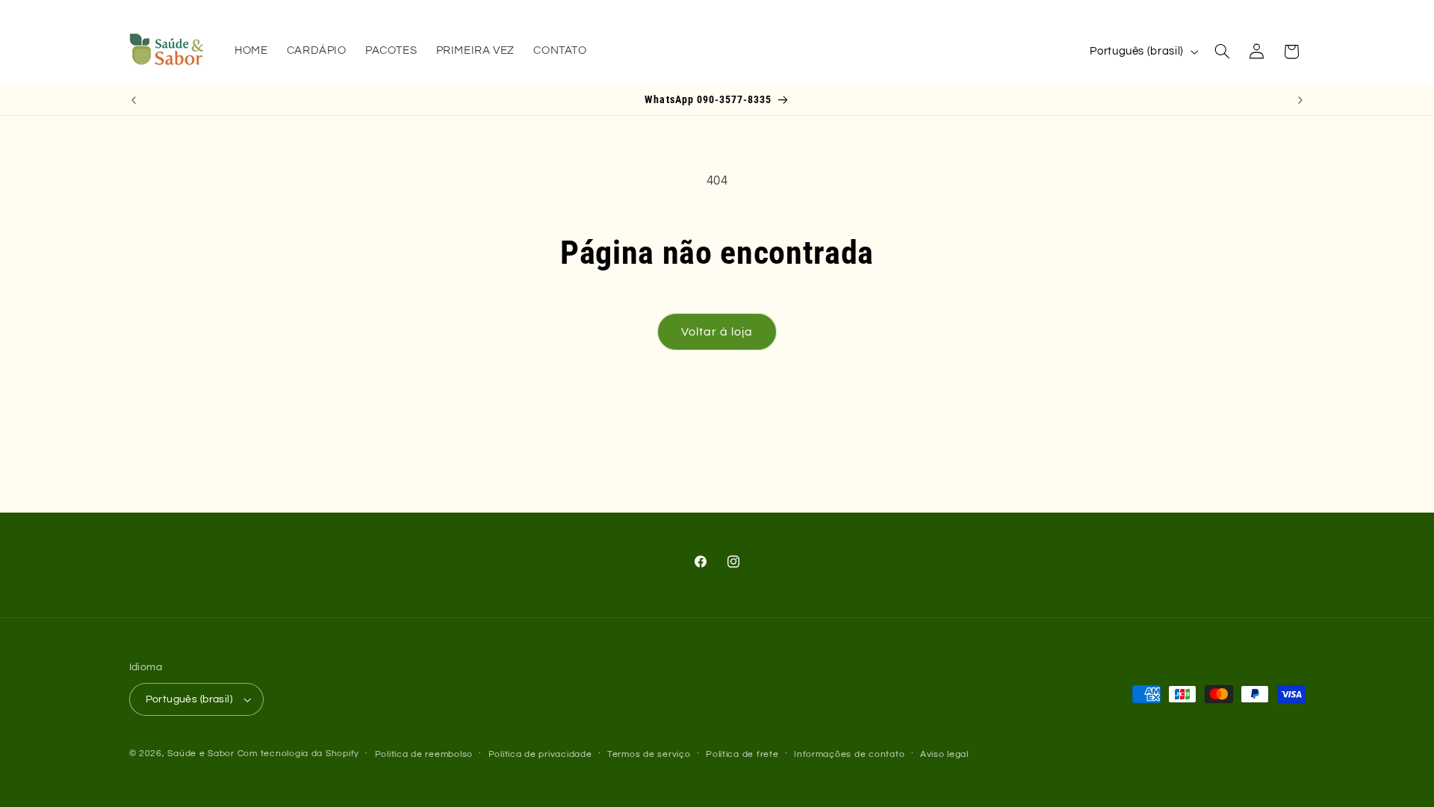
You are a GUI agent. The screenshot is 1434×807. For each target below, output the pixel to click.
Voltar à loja (717, 332)
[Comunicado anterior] (133, 100)
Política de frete (742, 754)
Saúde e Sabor (201, 753)
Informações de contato (849, 754)
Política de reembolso (424, 754)
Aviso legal (944, 754)
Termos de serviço (649, 754)
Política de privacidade (540, 754)
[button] (1222, 51)
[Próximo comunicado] (1300, 100)
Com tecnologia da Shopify (298, 753)
